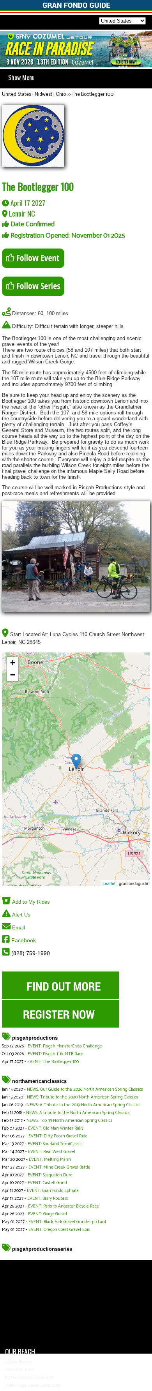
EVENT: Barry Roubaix (47, 1198)
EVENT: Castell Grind (47, 1182)
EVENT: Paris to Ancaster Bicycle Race (63, 1206)
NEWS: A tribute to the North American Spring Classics (78, 1112)
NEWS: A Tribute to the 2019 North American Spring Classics (84, 1105)
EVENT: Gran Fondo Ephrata (53, 1190)
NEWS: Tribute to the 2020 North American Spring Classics (82, 1097)
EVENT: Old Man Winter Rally (55, 1128)
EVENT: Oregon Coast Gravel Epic (59, 1229)
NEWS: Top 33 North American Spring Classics (70, 1120)
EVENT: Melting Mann (50, 1159)
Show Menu (21, 77)
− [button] (12, 675)
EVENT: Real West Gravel (51, 1151)
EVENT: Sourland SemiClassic (55, 1144)
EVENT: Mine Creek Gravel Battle (59, 1167)
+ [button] (12, 663)
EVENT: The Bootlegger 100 (53, 1061)
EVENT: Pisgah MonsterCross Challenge (65, 1046)
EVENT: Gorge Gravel (47, 1214)
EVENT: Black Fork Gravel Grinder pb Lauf (67, 1221)
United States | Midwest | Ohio (34, 94)
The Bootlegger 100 (92, 94)
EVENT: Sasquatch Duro (50, 1175)
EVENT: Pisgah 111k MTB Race (55, 1054)
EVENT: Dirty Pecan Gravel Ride (58, 1136)
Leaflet (109, 883)
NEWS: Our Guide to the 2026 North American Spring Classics (85, 1089)
